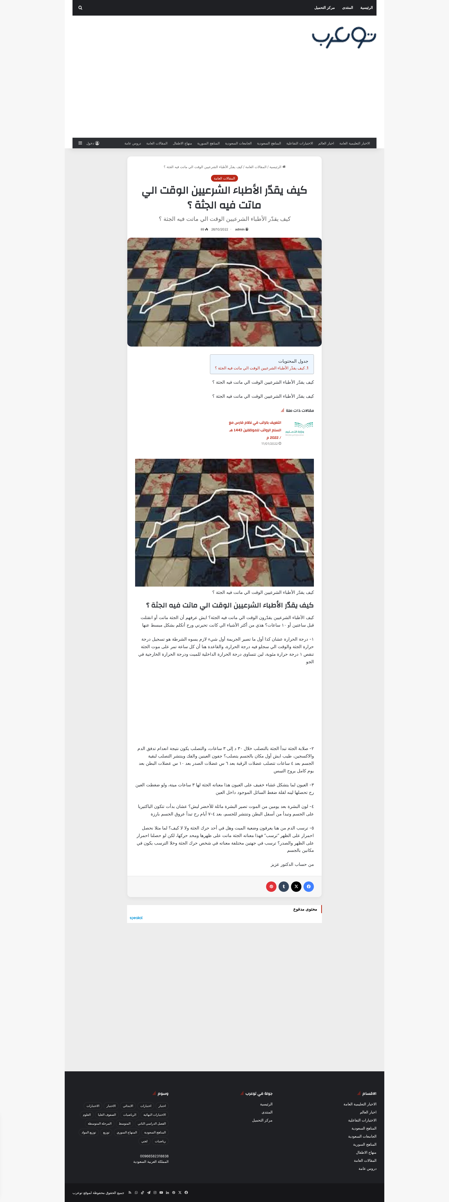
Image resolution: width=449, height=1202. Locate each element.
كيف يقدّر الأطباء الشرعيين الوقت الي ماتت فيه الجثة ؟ (260, 368)
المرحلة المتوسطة (99, 1123)
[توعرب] (344, 37)
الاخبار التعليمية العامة (354, 143)
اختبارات (145, 1106)
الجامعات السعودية (238, 143)
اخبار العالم (326, 143)
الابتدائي (128, 1106)
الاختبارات (93, 1106)
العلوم (87, 1115)
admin (240, 229)
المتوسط (124, 1123)
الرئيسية (366, 8)
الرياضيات (129, 1115)
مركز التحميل (324, 8)
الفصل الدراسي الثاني (152, 1123)
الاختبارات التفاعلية (299, 143)
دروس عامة (132, 143)
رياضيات (160, 1141)
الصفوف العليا (107, 1115)
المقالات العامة (157, 143)
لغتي (144, 1141)
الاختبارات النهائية (154, 1115)
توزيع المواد (89, 1132)
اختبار (162, 1106)
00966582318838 (154, 1156)
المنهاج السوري (127, 1132)
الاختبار (111, 1106)
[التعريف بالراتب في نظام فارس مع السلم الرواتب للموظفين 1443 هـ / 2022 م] (299, 428)
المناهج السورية (208, 143)
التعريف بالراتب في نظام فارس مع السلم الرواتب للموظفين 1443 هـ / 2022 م (255, 430)
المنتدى (347, 8)
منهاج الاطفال (182, 143)
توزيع (106, 1132)
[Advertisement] (224, 98)
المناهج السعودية (269, 143)
